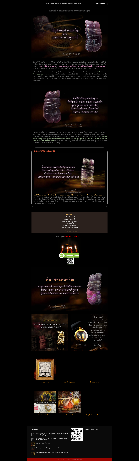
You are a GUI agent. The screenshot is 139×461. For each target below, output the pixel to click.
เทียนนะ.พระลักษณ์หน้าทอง (43, 443)
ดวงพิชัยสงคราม (63, 3)
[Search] (93, 3)
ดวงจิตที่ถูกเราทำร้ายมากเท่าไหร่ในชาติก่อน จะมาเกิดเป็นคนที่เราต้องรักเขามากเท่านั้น (51, 439)
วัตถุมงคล (57, 3)
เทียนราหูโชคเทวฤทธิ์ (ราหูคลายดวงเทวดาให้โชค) (49, 448)
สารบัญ (79, 3)
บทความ (70, 3)
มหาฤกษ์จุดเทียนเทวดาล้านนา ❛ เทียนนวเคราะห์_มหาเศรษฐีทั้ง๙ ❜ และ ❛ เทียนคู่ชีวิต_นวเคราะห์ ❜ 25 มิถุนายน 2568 (52, 434)
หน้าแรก (47, 3)
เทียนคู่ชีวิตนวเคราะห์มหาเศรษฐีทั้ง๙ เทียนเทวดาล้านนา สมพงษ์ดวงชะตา (52, 453)
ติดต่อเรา (75, 3)
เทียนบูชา (52, 3)
